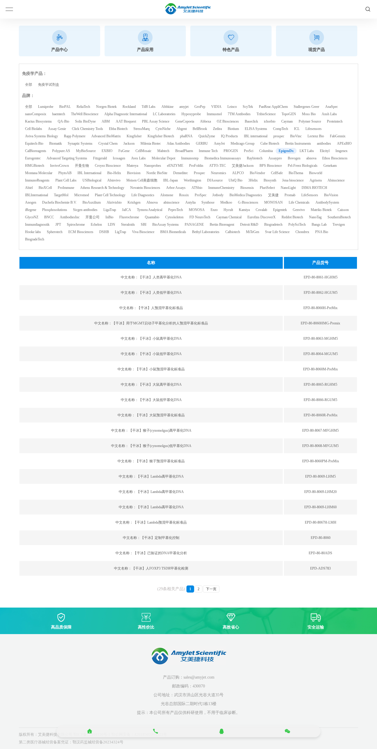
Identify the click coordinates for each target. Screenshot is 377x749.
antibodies (324, 143)
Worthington (192, 180)
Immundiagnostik (37, 224)
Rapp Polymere (74, 136)
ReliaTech (83, 107)
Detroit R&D (249, 224)
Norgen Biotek (106, 107)
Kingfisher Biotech (161, 136)
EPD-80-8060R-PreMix (321, 415)
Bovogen (294, 158)
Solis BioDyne (85, 121)
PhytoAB (65, 173)
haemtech (58, 114)
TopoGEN (289, 114)
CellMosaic (143, 151)
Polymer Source (310, 121)
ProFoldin (196, 166)
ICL (297, 129)
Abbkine (167, 107)
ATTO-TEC (217, 166)
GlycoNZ (31, 217)
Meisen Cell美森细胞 (141, 180)
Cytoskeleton (174, 217)
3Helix (253, 180)
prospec (278, 136)
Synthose (207, 202)
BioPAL (65, 107)
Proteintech (335, 121)
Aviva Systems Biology (41, 136)
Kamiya (244, 210)
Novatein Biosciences (145, 188)
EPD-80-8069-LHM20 (320, 492)
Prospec (199, 173)
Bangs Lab (319, 224)
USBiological (91, 180)
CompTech (280, 129)
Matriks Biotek (321, 210)
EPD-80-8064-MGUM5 (320, 354)
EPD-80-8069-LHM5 (320, 476)
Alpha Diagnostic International (125, 114)
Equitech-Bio (34, 143)
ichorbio (269, 121)
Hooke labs (33, 232)
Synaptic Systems (80, 143)
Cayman (287, 121)
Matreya (132, 166)
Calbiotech (232, 232)
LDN (111, 224)
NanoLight (288, 188)
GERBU (202, 143)
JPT (58, 224)
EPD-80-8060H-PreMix (320, 308)
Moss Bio (309, 114)
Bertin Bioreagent (222, 224)
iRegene (30, 210)
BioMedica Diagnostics (245, 195)
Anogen (30, 202)
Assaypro (275, 158)
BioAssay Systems (165, 224)
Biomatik (55, 143)
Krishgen (134, 202)
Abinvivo (113, 180)
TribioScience (266, 114)
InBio (109, 217)
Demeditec (180, 173)
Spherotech (54, 232)
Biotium (233, 129)
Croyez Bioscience (108, 166)
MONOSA (197, 210)
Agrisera (316, 180)
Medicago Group (242, 143)
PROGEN (231, 151)
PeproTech (175, 210)
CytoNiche (163, 129)
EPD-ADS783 (320, 568)
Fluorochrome (129, 217)
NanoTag (315, 217)
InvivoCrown (59, 166)
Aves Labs (138, 158)
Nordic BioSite (156, 173)
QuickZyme (207, 136)
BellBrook (200, 129)
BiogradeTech (34, 239)
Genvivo (299, 210)
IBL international (255, 136)
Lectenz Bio (315, 136)
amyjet (183, 107)
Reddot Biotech (292, 217)
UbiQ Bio (235, 180)
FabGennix (337, 136)
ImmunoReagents (37, 180)
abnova (311, 158)
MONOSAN (273, 202)
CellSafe (277, 173)
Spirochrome (76, 224)
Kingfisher (134, 136)
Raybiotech (254, 158)
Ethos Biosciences (335, 158)
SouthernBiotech (339, 217)
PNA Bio (321, 232)
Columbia (266, 151)
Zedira (217, 129)
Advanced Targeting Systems (67, 158)
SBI (143, 224)
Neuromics (218, 173)
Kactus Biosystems (38, 121)
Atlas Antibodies (178, 143)
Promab (290, 195)
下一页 (211, 589)
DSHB (104, 232)
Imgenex (341, 151)
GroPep (199, 107)
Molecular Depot (163, 158)
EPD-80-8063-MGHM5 (320, 338)
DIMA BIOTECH (314, 188)
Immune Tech (208, 151)
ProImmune (66, 188)
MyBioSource (86, 151)
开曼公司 (92, 217)
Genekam (330, 166)
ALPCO (238, 173)
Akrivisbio (114, 202)
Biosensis (247, 188)
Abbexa (205, 121)
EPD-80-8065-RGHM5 (320, 384)
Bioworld (315, 173)
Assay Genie (57, 129)
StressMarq (141, 129)
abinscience (171, 202)
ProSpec (200, 195)
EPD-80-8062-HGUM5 (321, 293)
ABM (106, 121)
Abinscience (336, 180)
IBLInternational (36, 195)
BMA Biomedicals (173, 232)
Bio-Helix (114, 173)
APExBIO (344, 143)
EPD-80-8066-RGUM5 (320, 400)
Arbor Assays (176, 188)
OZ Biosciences (228, 121)
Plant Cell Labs (66, 180)
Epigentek (280, 210)
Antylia (190, 202)
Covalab (261, 210)
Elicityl (325, 151)
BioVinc (296, 136)
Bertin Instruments (298, 143)
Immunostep (190, 158)
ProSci (248, 151)
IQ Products (229, 136)
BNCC (49, 217)
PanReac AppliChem (273, 107)
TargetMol (61, 195)
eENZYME (175, 166)
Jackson (129, 143)
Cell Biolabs (33, 129)
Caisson (343, 210)
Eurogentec (33, 158)
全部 (28, 85)
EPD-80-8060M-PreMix (320, 369)
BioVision (331, 195)
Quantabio (152, 217)
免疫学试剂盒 (48, 85)
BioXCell (45, 188)
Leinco (232, 107)
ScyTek (248, 107)
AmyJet (219, 143)
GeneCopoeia (184, 121)
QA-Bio (63, 121)
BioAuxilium (91, 202)
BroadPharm (184, 151)
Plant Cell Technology (110, 195)
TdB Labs (149, 107)
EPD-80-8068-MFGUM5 (320, 446)
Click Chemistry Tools (87, 129)
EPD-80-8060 (320, 538)
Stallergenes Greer (306, 107)
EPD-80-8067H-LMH (320, 522)
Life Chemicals (299, 202)
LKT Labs (307, 151)
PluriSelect (267, 188)
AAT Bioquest (126, 121)
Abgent (181, 129)
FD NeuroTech (199, 217)
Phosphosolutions (54, 210)
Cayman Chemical (229, 217)
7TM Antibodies (239, 114)
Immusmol (214, 114)
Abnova (152, 202)
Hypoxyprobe (191, 114)
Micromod (81, 195)
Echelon (96, 224)
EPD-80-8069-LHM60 (320, 507)
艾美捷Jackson (243, 166)
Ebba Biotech (118, 129)
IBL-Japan (170, 180)
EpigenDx (286, 151)
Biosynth (270, 180)
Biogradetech (273, 224)
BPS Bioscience (270, 166)
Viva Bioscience (143, 232)
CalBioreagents (35, 151)
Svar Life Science (277, 232)
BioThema (296, 173)
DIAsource (215, 180)
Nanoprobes (152, 166)
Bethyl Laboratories (205, 232)
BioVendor (257, 173)
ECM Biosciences (80, 232)
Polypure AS (61, 151)
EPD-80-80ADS (320, 553)
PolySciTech (297, 224)
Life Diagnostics (142, 195)
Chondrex (302, 232)
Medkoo (226, 202)
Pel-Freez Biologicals (303, 166)
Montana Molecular (38, 173)
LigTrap (120, 232)
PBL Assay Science (155, 121)
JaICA (126, 210)
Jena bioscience (293, 180)
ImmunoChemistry (221, 188)
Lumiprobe (45, 107)
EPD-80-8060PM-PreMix (320, 461)
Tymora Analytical (149, 210)
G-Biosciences (248, 202)
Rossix (184, 195)
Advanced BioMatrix (106, 136)
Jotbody (218, 195)
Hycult (228, 210)
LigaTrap (109, 210)
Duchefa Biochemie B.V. (59, 202)
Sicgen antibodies (85, 210)
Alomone (166, 195)
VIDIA (216, 107)
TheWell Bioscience (84, 114)
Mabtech (163, 151)
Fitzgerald (100, 158)
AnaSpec (331, 107)
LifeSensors (309, 195)
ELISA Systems (256, 129)
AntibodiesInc (70, 217)
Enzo (214, 210)
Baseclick (251, 121)
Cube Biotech (269, 143)
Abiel (29, 188)
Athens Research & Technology (102, 188)
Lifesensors (313, 129)
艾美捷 (273, 195)
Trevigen (339, 224)
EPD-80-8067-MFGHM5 (320, 430)
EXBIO (107, 151)
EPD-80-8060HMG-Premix (320, 323)
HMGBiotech (34, 166)
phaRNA (186, 136)
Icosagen (119, 158)
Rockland (129, 107)
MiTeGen (252, 232)
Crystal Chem (108, 143)
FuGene (124, 151)
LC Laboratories (164, 114)
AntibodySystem (327, 202)
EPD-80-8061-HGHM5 (321, 277)
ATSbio (196, 188)
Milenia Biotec (150, 143)
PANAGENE (194, 224)
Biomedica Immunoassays (222, 158)
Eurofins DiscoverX (261, 217)
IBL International (89, 173)
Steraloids (128, 224)
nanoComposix (35, 114)
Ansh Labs (329, 114)
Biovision (133, 173)
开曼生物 (82, 166)
